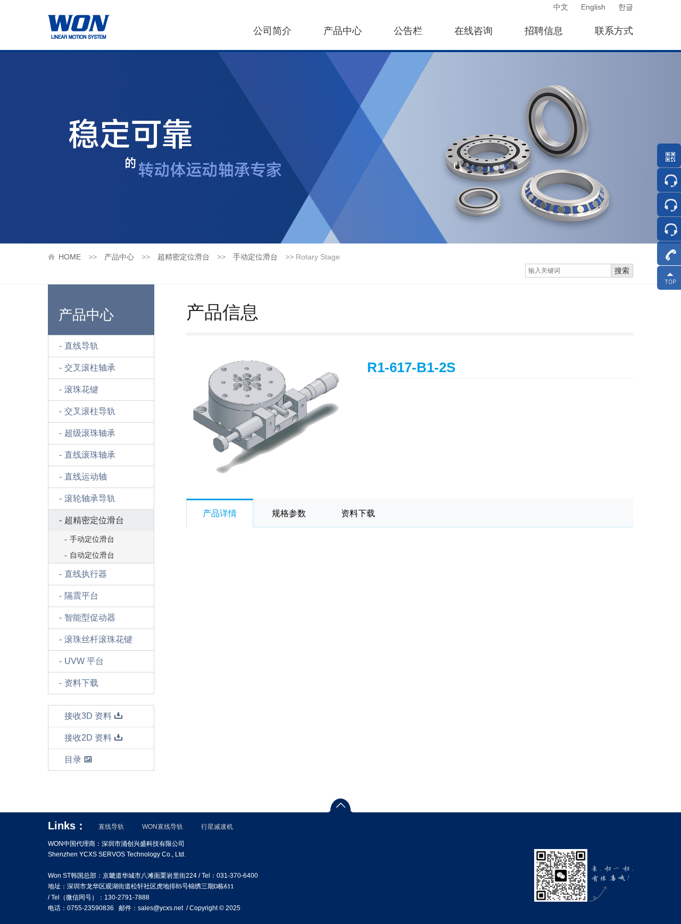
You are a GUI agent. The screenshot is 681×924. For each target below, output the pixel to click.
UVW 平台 (84, 661)
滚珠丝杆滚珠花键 (98, 639)
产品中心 (342, 31)
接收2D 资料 (88, 737)
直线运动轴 (85, 476)
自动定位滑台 (92, 555)
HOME (70, 257)
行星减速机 (217, 826)
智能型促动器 (89, 617)
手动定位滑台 (255, 257)
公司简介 (272, 31)
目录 (72, 759)
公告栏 (408, 31)
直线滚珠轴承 (89, 454)
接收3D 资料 (88, 715)
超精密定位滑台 (183, 257)
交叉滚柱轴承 (89, 367)
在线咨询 (473, 31)
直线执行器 (85, 573)
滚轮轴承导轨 (89, 498)
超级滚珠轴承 (89, 433)
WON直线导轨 (162, 826)
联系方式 (614, 31)
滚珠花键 (81, 389)
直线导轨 (81, 345)
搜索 (621, 270)
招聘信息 (544, 31)
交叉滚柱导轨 (89, 411)
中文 (560, 7)
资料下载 (81, 682)
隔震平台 (81, 595)
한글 (625, 7)
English (593, 7)
